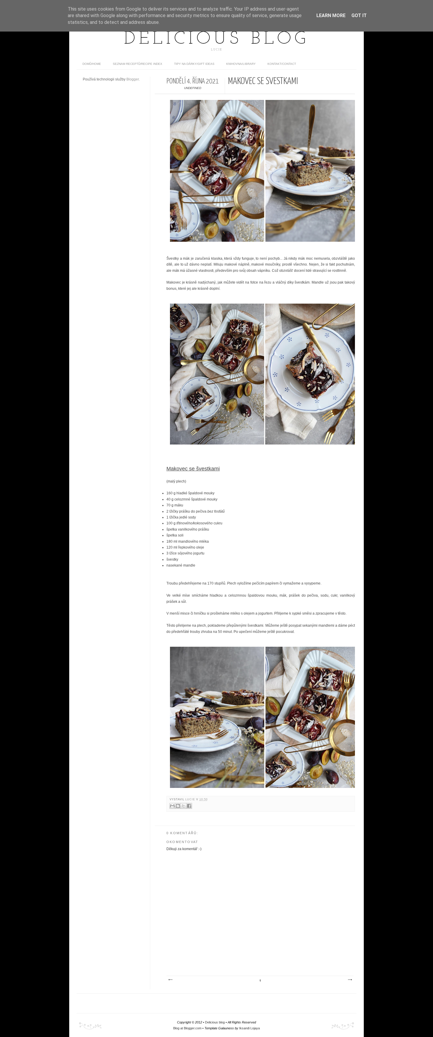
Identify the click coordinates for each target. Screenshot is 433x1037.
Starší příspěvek (349, 980)
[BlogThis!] (178, 806)
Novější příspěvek (170, 980)
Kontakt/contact (281, 63)
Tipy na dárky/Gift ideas (194, 63)
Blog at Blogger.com (187, 1028)
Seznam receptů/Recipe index (137, 63)
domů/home (91, 63)
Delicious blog (216, 39)
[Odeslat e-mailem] (172, 806)
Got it (359, 15)
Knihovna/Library (241, 63)
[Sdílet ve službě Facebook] (189, 806)
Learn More (331, 15)
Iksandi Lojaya (249, 1028)
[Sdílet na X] (183, 806)
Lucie (190, 799)
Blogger (132, 79)
